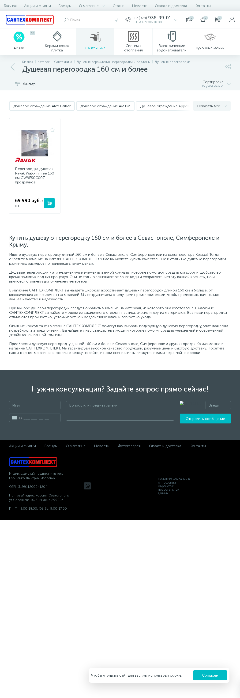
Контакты (203, 6)
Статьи (118, 6)
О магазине (89, 6)
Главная (10, 6)
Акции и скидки (37, 6)
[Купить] (49, 203)
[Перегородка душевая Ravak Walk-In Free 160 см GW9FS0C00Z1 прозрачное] (35, 143)
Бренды (64, 6)
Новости (139, 6)
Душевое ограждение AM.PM (105, 106)
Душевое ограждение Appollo (166, 106)
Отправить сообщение (205, 418)
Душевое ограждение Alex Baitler (42, 106)
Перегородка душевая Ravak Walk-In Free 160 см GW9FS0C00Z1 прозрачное (34, 175)
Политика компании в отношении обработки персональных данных (174, 486)
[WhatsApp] (87, 485)
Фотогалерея (129, 446)
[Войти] (232, 19)
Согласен (210, 675)
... (234, 41)
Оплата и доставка (171, 6)
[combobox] (15, 418)
